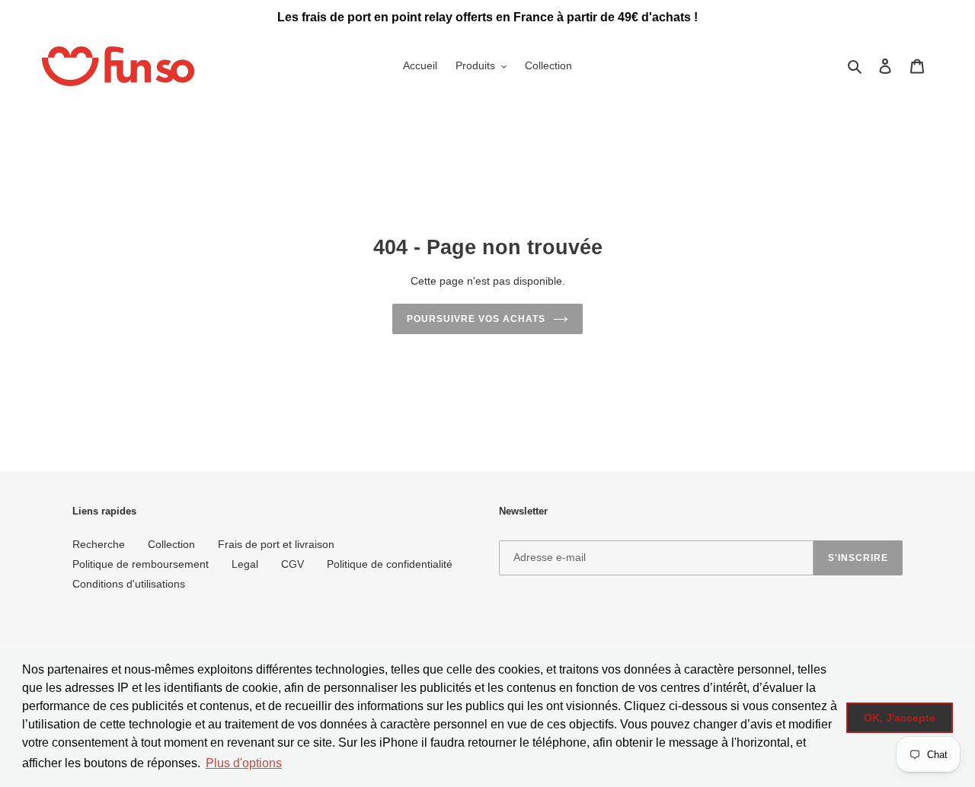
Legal (245, 564)
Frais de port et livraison (276, 544)
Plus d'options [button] (244, 763)
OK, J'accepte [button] (899, 718)
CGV (292, 564)
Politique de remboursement (140, 564)
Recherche (98, 544)
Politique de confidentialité (389, 564)
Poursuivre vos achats (476, 319)
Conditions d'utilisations (128, 584)
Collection (171, 544)
